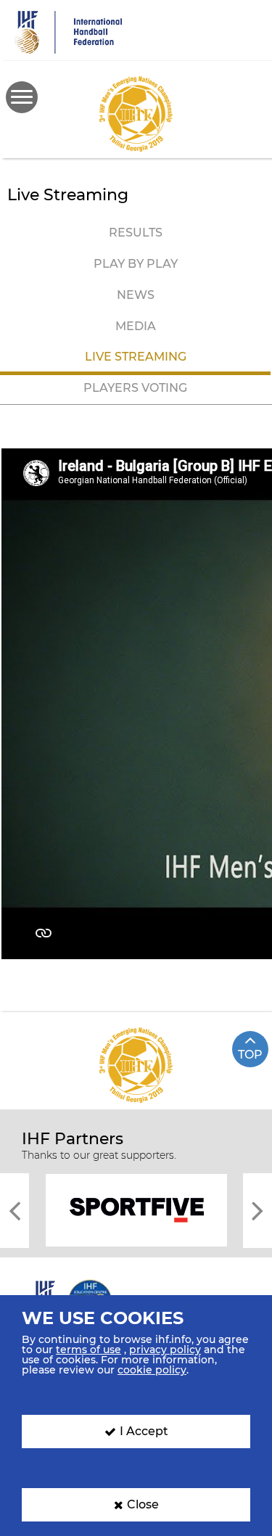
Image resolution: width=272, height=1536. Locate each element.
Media (135, 326)
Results (135, 232)
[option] (136, 1209)
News (135, 295)
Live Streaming (135, 357)
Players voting (135, 388)
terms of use (88, 1349)
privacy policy (165, 1349)
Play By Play (136, 264)
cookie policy (152, 1369)
